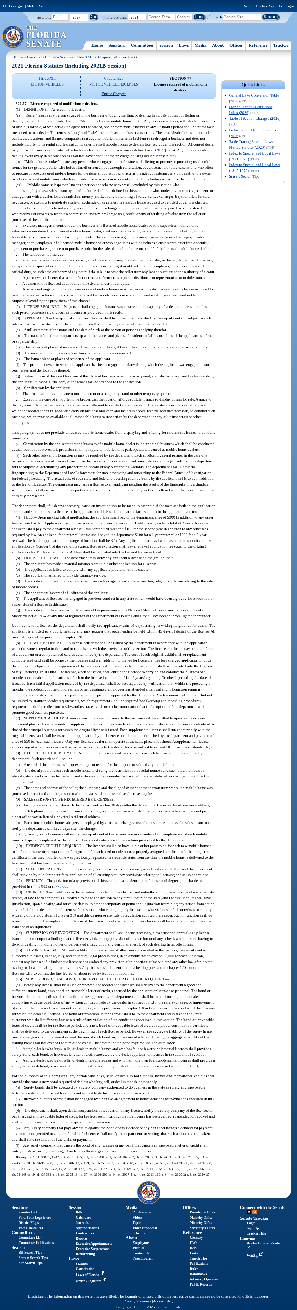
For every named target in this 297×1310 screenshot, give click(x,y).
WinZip (253, 1255)
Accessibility (163, 1301)
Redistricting (85, 1254)
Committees (142, 45)
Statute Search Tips (244, 176)
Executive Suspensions (92, 1249)
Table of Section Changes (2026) (254, 118)
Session (166, 45)
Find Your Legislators (35, 1217)
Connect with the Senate (262, 1207)
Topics (137, 1223)
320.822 (173, 869)
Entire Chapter (114, 94)
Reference (258, 45)
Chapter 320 (107, 57)
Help (193, 1248)
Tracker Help (256, 1233)
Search (217, 17)
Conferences (85, 1233)
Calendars (83, 1217)
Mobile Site (36, 6)
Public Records (201, 1284)
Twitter (249, 1212)
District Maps (29, 1223)
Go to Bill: (44, 17)
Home (97, 45)
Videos (138, 1217)
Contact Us (141, 1253)
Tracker (281, 45)
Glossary (196, 1237)
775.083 (61, 886)
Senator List (28, 1212)
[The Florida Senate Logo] (34, 37)
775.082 (40, 886)
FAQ (193, 1243)
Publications (142, 1212)
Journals (82, 1223)
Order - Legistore (89, 1281)
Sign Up (275, 6)
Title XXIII (85, 57)
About (218, 45)
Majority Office (201, 1217)
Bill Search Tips (30, 1253)
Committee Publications (36, 1243)
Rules (194, 1269)
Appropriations (87, 1228)
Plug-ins (247, 1238)
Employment (142, 1243)
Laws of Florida (88, 1275)
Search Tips (198, 1258)
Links (194, 1253)
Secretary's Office (202, 1228)
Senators (116, 45)
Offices (236, 45)
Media (201, 45)
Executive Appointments (94, 1244)
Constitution (85, 1269)
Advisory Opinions (204, 1279)
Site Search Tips (31, 1263)
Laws (184, 45)
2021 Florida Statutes (56, 57)
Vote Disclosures (31, 1228)
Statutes (82, 1264)
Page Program (143, 1258)
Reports (82, 1238)
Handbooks (198, 1274)
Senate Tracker (254, 1218)
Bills (79, 1212)
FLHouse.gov (13, 6)
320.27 (159, 150)
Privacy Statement (138, 1301)
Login (289, 6)
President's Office (202, 1212)
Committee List (30, 1237)
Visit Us (138, 1248)
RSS (254, 1212)
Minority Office (201, 1223)
